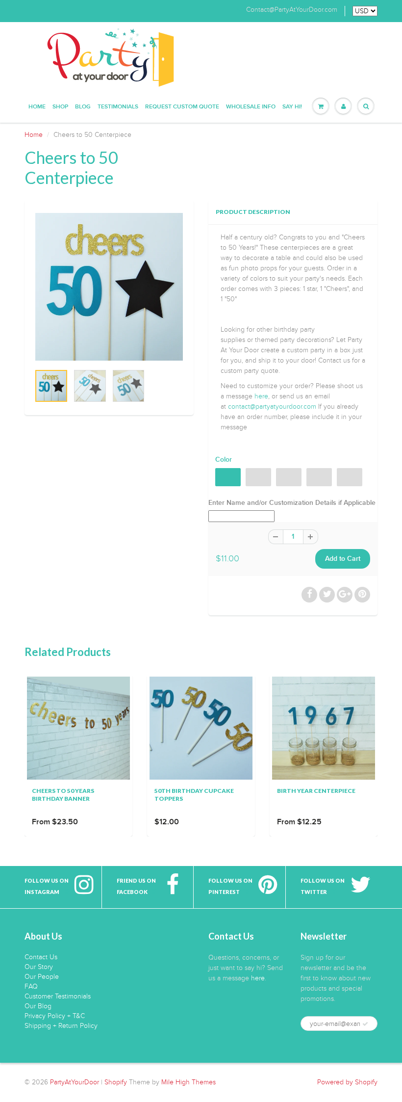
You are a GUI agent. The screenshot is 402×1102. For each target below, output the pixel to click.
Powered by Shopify (347, 1082)
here (261, 396)
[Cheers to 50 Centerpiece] (109, 287)
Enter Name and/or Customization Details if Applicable (292, 502)
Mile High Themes (188, 1082)
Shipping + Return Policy (61, 1026)
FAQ (31, 986)
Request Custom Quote (182, 107)
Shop (60, 107)
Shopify (115, 1082)
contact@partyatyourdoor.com (272, 406)
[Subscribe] (365, 1024)
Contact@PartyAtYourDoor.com (291, 10)
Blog (83, 107)
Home (37, 107)
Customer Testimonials (58, 996)
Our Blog (38, 1006)
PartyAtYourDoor (74, 1082)
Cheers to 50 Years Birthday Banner (63, 794)
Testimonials (118, 107)
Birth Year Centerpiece (316, 790)
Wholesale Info (251, 107)
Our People (42, 976)
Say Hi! (292, 107)
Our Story (39, 967)
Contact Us (41, 957)
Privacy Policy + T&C (55, 1016)
